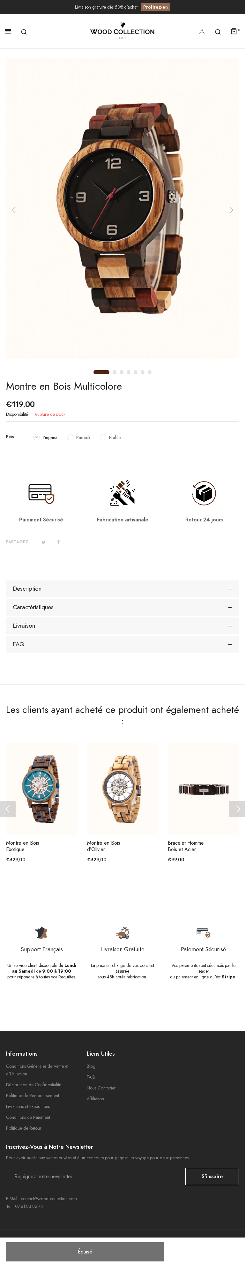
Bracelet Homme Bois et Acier (114, 846)
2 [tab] (116, 373)
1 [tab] (95, 372)
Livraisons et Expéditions (28, 1106)
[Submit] (54, 818)
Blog (91, 1066)
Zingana (49, 437)
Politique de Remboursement (32, 1095)
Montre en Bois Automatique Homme (193, 849)
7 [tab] (151, 373)
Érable (114, 437)
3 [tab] (123, 373)
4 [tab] (130, 373)
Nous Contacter (101, 1088)
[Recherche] (24, 31)
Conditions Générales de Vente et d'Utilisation (37, 1070)
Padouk (82, 437)
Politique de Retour (23, 1128)
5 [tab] (137, 373)
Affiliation (95, 1099)
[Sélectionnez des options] (216, 818)
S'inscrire (212, 1176)
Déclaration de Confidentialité (33, 1084)
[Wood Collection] (122, 31)
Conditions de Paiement (28, 1117)
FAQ (91, 1077)
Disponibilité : (18, 414)
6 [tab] (144, 373)
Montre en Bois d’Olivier (32, 846)
